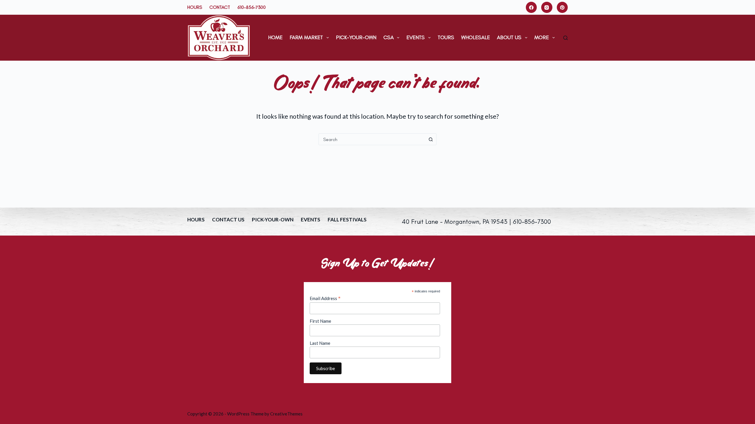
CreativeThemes (286, 413)
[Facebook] (531, 7)
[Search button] (430, 139)
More (541, 37)
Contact (219, 7)
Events (415, 37)
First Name (320, 321)
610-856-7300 (251, 7)
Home (275, 37)
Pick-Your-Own (356, 37)
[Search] (565, 38)
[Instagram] (546, 7)
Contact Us (228, 219)
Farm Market (306, 37)
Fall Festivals (347, 219)
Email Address (325, 298)
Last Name (320, 343)
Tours (446, 37)
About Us (509, 37)
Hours (194, 7)
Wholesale (475, 37)
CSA (388, 37)
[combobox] (372, 139)
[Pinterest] (562, 7)
